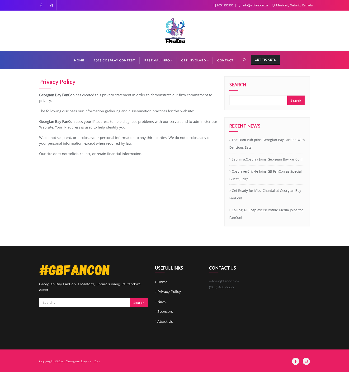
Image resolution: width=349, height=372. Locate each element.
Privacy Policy (169, 291)
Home (162, 282)
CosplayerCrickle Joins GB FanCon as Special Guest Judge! (265, 175)
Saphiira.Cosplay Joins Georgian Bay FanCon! (267, 159)
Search (237, 85)
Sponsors (165, 311)
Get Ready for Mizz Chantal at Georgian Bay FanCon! (265, 194)
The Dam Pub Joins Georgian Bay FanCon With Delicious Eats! (267, 144)
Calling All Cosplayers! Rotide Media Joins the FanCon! (266, 214)
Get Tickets (265, 59)
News (161, 301)
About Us (165, 321)
